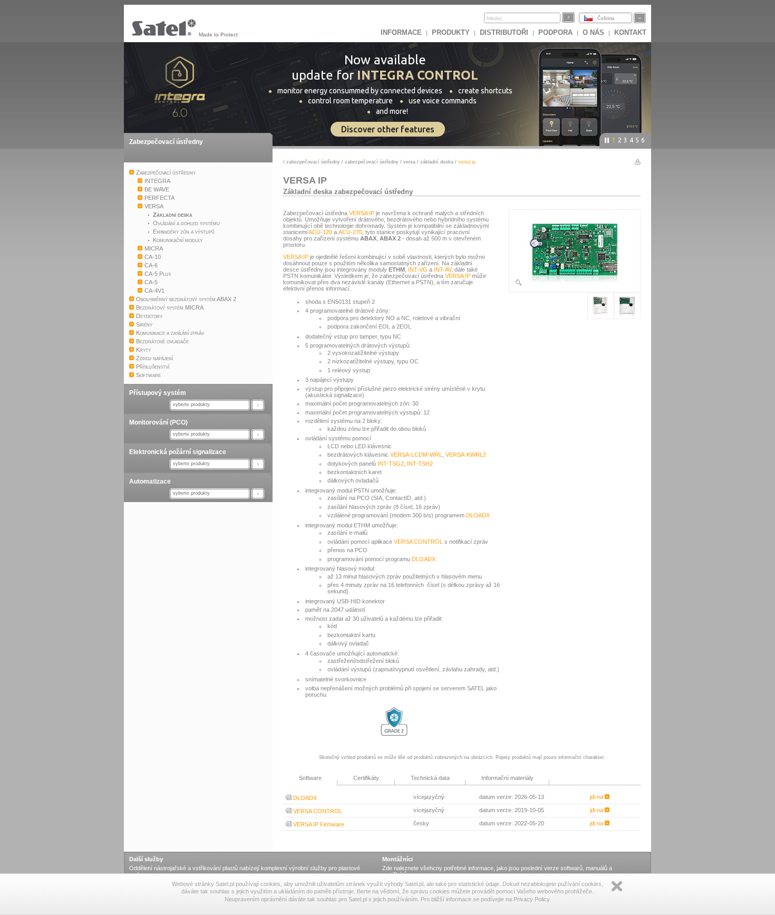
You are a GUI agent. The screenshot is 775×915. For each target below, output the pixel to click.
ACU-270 (350, 232)
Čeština (605, 18)
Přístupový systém (157, 393)
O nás (593, 32)
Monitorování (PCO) (158, 422)
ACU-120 (320, 232)
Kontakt (630, 32)
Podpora (555, 32)
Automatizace (150, 481)
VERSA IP (361, 213)
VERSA (409, 162)
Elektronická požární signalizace (177, 452)
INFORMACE (401, 32)
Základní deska (436, 162)
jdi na (597, 797)
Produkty (451, 32)
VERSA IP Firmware (318, 824)
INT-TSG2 (390, 463)
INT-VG (418, 269)
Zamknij (617, 886)
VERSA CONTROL (418, 541)
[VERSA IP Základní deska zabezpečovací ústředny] (574, 284)
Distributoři (504, 32)
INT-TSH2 (420, 463)
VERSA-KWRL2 (465, 454)
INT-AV (442, 269)
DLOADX (478, 515)
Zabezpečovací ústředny (166, 142)
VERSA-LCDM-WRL (416, 454)
